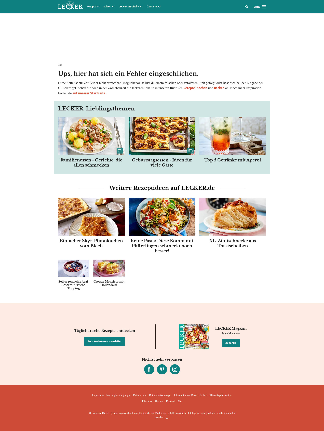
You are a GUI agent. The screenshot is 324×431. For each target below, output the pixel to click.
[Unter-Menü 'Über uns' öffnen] (159, 7)
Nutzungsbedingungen (118, 395)
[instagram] (175, 369)
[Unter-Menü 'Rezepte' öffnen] (98, 7)
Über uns (152, 6)
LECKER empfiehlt (129, 6)
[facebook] (149, 369)
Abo (179, 401)
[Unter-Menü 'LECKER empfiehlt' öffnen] (141, 7)
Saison (107, 6)
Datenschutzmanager (160, 395)
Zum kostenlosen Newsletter (105, 341)
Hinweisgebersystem (221, 395)
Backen (219, 88)
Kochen (202, 88)
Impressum (98, 395)
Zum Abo (230, 343)
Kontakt (170, 401)
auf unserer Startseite (89, 93)
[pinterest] (162, 369)
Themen (159, 401)
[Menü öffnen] (264, 7)
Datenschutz (139, 395)
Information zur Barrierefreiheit (190, 395)
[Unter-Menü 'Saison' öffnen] (113, 7)
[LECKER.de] (70, 6)
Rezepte (91, 6)
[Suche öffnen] (246, 6)
